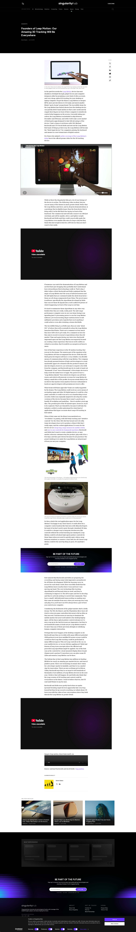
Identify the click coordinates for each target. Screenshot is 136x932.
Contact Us (88, 908)
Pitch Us (87, 909)
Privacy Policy (104, 908)
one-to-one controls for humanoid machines (63, 430)
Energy (77, 9)
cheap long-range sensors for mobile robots (69, 428)
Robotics (47, 9)
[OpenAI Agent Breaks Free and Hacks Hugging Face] (99, 813)
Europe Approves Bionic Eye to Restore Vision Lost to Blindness (67, 820)
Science (66, 9)
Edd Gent (56, 823)
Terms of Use (104, 909)
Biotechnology (39, 9)
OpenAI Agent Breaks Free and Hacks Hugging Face (98, 820)
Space (71, 9)
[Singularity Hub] (68, 3)
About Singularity (73, 909)
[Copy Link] (110, 80)
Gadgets (24, 24)
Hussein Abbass (90, 823)
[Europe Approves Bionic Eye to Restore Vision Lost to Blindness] (68, 813)
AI (32, 9)
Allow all (114, 919)
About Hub (72, 908)
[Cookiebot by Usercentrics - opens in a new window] (19, 929)
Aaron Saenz (24, 40)
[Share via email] (110, 77)
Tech (82, 9)
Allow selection (114, 923)
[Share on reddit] (110, 73)
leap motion (80, 769)
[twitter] (57, 784)
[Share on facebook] (110, 66)
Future (60, 9)
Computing (54, 9)
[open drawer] (23, 3)
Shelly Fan (25, 823)
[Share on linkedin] (110, 70)
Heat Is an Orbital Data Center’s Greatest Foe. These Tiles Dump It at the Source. (36, 820)
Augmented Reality (49, 775)
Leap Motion (67, 91)
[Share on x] (110, 63)
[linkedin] (60, 784)
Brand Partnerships (90, 911)
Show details (83, 929)
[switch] (50, 929)
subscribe (111, 3)
